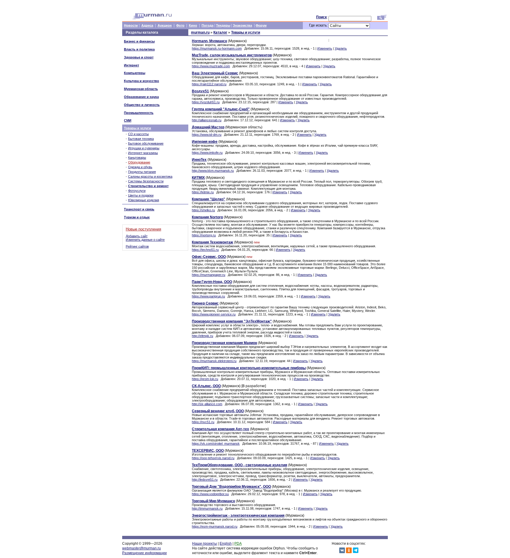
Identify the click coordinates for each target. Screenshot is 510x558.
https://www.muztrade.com (211, 66)
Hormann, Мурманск (209, 41)
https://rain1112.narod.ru (209, 84)
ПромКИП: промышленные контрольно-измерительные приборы (249, 368)
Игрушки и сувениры (143, 148)
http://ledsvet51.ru (205, 479)
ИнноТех (199, 160)
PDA (238, 543)
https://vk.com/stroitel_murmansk (216, 443)
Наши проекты (204, 543)
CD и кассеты (138, 134)
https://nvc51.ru (203, 422)
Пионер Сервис (205, 303)
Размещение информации (144, 553)
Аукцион (165, 25)
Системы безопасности (146, 181)
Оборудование (139, 162)
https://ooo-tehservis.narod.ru (213, 458)
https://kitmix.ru (203, 192)
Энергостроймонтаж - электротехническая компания (238, 515)
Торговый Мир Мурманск (213, 501)
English (226, 543)
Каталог (220, 32)
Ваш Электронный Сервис (215, 73)
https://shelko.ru (203, 210)
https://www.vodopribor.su (210, 494)
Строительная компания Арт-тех (220, 429)
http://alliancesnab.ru (206, 120)
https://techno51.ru (205, 249)
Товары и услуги (137, 128)
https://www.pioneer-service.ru (214, 314)
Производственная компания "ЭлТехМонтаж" (232, 321)
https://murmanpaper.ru (208, 274)
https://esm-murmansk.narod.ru (214, 526)
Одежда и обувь (140, 167)
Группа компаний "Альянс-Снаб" (221, 109)
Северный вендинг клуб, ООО (218, 411)
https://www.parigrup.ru (208, 296)
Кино (193, 25)
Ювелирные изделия (143, 200)
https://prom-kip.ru (205, 379)
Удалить (341, 48)
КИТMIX (198, 178)
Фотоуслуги (137, 190)
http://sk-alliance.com (207, 404)
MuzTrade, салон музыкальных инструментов (232, 55)
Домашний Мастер (208, 127)
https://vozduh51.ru (206, 102)
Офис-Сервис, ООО (209, 257)
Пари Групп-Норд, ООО (212, 282)
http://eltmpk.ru (202, 336)
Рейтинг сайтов (137, 246)
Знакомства (242, 25)
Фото (180, 25)
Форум (261, 25)
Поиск (321, 17)
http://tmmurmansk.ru (207, 508)
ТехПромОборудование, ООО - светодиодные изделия (239, 465)
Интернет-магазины (143, 153)
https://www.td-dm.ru (206, 134)
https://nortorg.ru (204, 235)
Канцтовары (137, 157)
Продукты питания (142, 172)
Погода (207, 25)
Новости (131, 25)
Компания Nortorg (207, 217)
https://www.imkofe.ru (207, 152)
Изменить (324, 48)
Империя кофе (205, 142)
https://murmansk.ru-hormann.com (217, 48)
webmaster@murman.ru (141, 548)
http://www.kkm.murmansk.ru (213, 170)
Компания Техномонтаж (212, 242)
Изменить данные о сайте (145, 239)
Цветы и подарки (140, 195)
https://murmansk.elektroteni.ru (214, 361)
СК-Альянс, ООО (206, 386)
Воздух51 (200, 91)
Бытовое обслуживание (146, 143)
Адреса (147, 25)
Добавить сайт (137, 236)
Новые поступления (143, 229)
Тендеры (223, 25)
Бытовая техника (141, 138)
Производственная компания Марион (224, 343)
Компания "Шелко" (208, 199)
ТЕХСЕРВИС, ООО (208, 451)
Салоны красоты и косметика (150, 176)
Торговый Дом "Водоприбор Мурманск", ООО (231, 487)
